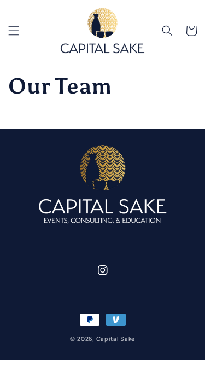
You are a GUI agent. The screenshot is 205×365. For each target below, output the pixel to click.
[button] (14, 31)
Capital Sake (115, 339)
